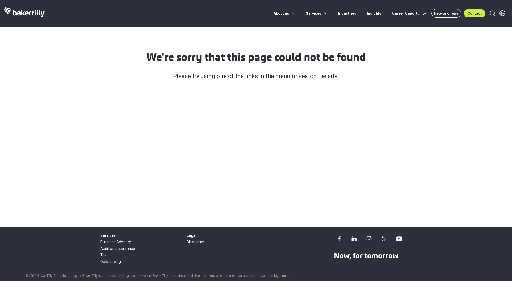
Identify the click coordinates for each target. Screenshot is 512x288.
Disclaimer (195, 242)
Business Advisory (115, 242)
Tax (103, 255)
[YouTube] (399, 238)
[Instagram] (369, 238)
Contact (474, 13)
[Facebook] (339, 238)
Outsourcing (110, 261)
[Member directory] (502, 13)
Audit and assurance (117, 248)
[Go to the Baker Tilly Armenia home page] (24, 13)
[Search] (492, 13)
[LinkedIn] (354, 238)
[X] (384, 238)
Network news (446, 13)
